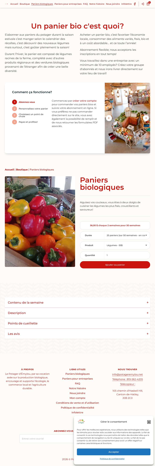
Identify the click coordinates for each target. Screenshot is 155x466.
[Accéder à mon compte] (142, 3)
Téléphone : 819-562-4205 (127, 379)
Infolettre (126, 4)
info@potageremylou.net (127, 374)
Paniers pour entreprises (68, 4)
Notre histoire (96, 4)
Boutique (25, 4)
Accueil (14, 4)
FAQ (85, 4)
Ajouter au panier (115, 264)
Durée (88, 235)
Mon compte (77, 398)
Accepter (114, 451)
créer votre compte (85, 100)
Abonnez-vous (24, 102)
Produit (89, 245)
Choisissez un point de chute (28, 115)
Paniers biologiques (42, 4)
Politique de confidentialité (112, 459)
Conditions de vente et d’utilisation (77, 402)
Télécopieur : (127, 384)
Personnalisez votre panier (31, 108)
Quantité (90, 255)
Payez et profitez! (26, 122)
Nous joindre (113, 4)
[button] (148, 421)
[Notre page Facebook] (134, 3)
